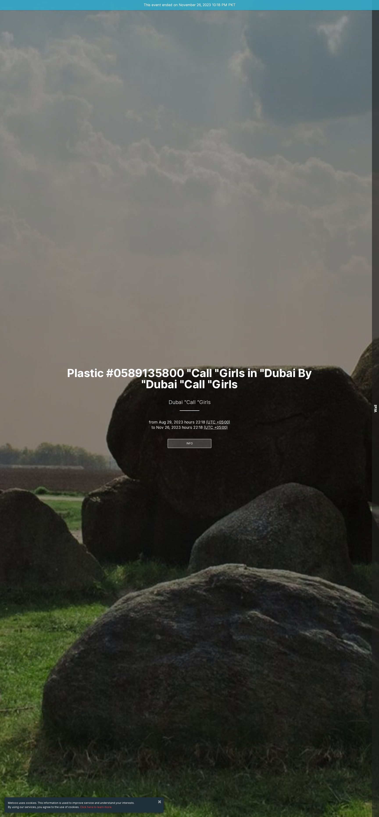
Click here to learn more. (96, 807)
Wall (375, 408)
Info (189, 443)
